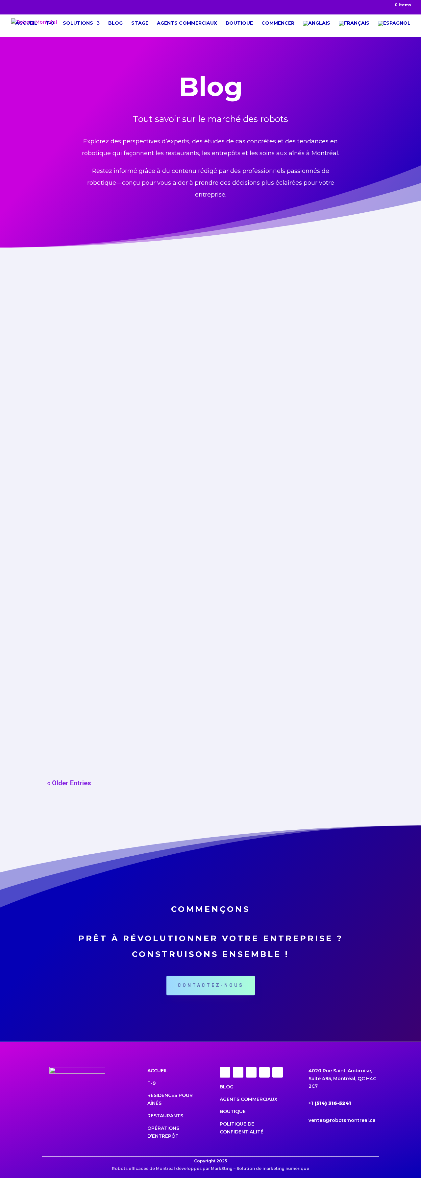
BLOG (227, 1087)
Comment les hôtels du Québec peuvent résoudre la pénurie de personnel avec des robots (195, 307)
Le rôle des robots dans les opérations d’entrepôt (130, 637)
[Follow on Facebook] (225, 1072)
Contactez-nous (211, 985)
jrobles (67, 319)
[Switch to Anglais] (316, 29)
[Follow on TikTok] (251, 1072)
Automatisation (124, 648)
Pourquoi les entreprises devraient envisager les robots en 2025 (154, 472)
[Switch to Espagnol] (394, 29)
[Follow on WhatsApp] (277, 1072)
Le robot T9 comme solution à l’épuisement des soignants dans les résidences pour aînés (193, 554)
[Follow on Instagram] (238, 1072)
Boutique (239, 23)
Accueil (26, 23)
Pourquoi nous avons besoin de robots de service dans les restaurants (163, 719)
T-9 (50, 23)
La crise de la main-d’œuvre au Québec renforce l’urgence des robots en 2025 (175, 389)
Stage (139, 23)
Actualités (118, 319)
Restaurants (165, 1116)
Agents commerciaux (187, 23)
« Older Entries (69, 783)
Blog (115, 23)
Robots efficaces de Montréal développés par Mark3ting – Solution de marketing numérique (210, 1168)
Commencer (277, 23)
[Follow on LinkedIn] (264, 1072)
